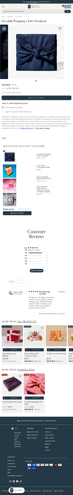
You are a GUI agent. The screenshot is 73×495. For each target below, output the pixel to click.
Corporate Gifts (50, 441)
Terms (9, 469)
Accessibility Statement (15, 475)
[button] (20, 328)
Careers (47, 450)
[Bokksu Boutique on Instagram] (10, 481)
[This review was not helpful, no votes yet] (62, 314)
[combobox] (36, 11)
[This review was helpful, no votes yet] (59, 314)
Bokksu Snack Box (33, 432)
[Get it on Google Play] (17, 450)
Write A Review (36, 270)
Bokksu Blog (25, 128)
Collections (10, 16)
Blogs (47, 447)
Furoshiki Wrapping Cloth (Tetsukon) (24, 21)
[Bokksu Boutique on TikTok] (21, 481)
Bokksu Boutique (32, 435)
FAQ (9, 472)
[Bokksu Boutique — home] (33, 7)
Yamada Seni (26, 369)
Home (3, 16)
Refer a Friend (49, 438)
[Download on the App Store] (15, 450)
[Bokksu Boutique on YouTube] (17, 481)
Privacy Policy (12, 466)
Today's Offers (49, 435)
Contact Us (11, 460)
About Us (48, 432)
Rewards (48, 444)
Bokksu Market (32, 438)
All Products (18, 16)
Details (4, 138)
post (31, 128)
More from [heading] (19, 321)
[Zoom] (61, 76)
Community (11, 463)
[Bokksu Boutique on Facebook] (14, 481)
